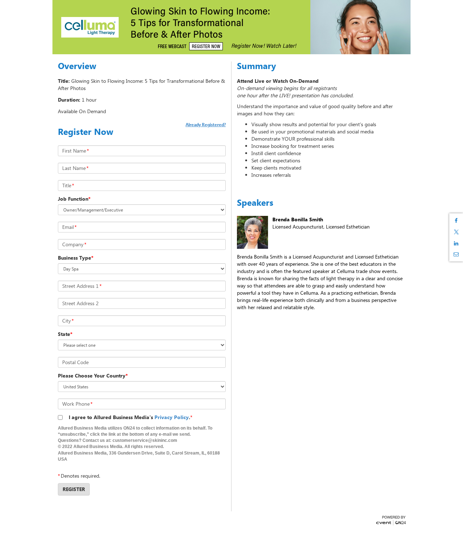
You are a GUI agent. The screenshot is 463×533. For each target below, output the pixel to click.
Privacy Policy (171, 417)
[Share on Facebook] (456, 220)
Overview (77, 65)
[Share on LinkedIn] (456, 243)
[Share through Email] (456, 254)
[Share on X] (456, 232)
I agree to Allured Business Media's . (129, 417)
